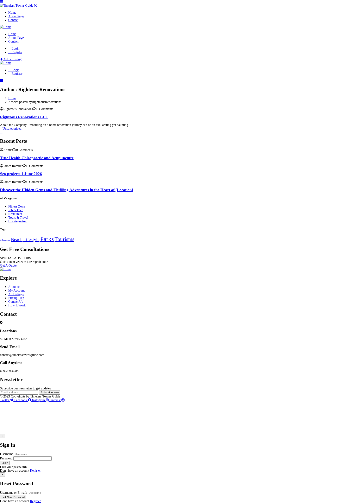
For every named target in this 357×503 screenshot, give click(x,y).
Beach (17, 239)
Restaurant (15, 214)
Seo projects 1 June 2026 (21, 174)
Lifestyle (31, 239)
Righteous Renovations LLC (24, 117)
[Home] (5, 27)
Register (35, 470)
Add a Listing (12, 59)
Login (15, 48)
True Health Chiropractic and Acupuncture (37, 158)
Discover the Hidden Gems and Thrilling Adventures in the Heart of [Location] (66, 190)
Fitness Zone (16, 206)
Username (6, 454)
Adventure (5, 240)
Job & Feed (15, 210)
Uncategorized (11, 128)
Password (6, 458)
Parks (47, 239)
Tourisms (64, 239)
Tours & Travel (18, 217)
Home (12, 98)
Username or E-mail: (13, 492)
